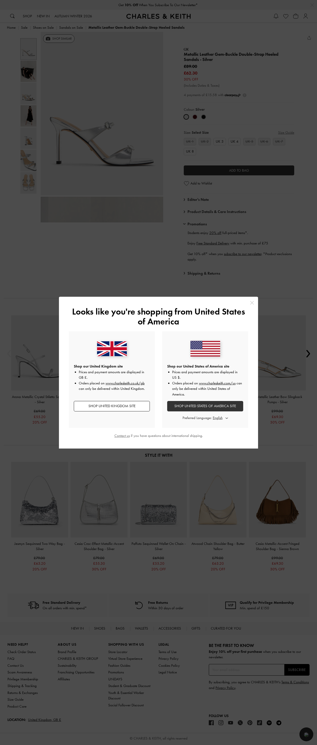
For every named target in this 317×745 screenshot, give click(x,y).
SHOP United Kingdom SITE (111, 406)
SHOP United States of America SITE (205, 406)
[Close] (252, 302)
